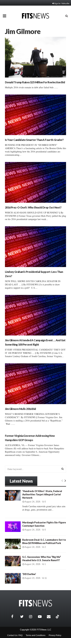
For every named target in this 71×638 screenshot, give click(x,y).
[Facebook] (14, 616)
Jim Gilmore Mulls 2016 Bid (20, 408)
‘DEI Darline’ (29, 574)
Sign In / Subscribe (61, 3)
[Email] (50, 616)
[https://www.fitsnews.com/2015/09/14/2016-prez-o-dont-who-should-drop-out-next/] (35, 182)
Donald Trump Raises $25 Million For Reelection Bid (35, 82)
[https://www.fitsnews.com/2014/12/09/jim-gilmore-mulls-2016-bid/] (35, 383)
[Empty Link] (62, 480)
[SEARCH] (62, 468)
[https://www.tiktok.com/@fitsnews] (58, 616)
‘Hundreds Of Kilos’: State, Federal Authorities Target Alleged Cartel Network (42, 494)
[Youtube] (41, 616)
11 (46, 578)
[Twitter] (23, 616)
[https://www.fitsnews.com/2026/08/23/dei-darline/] (13, 578)
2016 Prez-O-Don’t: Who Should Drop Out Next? (33, 207)
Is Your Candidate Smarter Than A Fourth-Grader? (34, 139)
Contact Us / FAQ (14, 635)
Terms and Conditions (35, 635)
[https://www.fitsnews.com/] (35, 603)
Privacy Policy (55, 635)
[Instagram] (32, 616)
